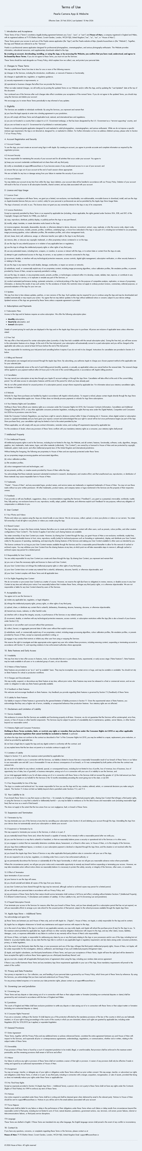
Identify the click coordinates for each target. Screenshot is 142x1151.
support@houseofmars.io (34, 166)
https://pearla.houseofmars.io (103, 41)
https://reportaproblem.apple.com (21, 398)
